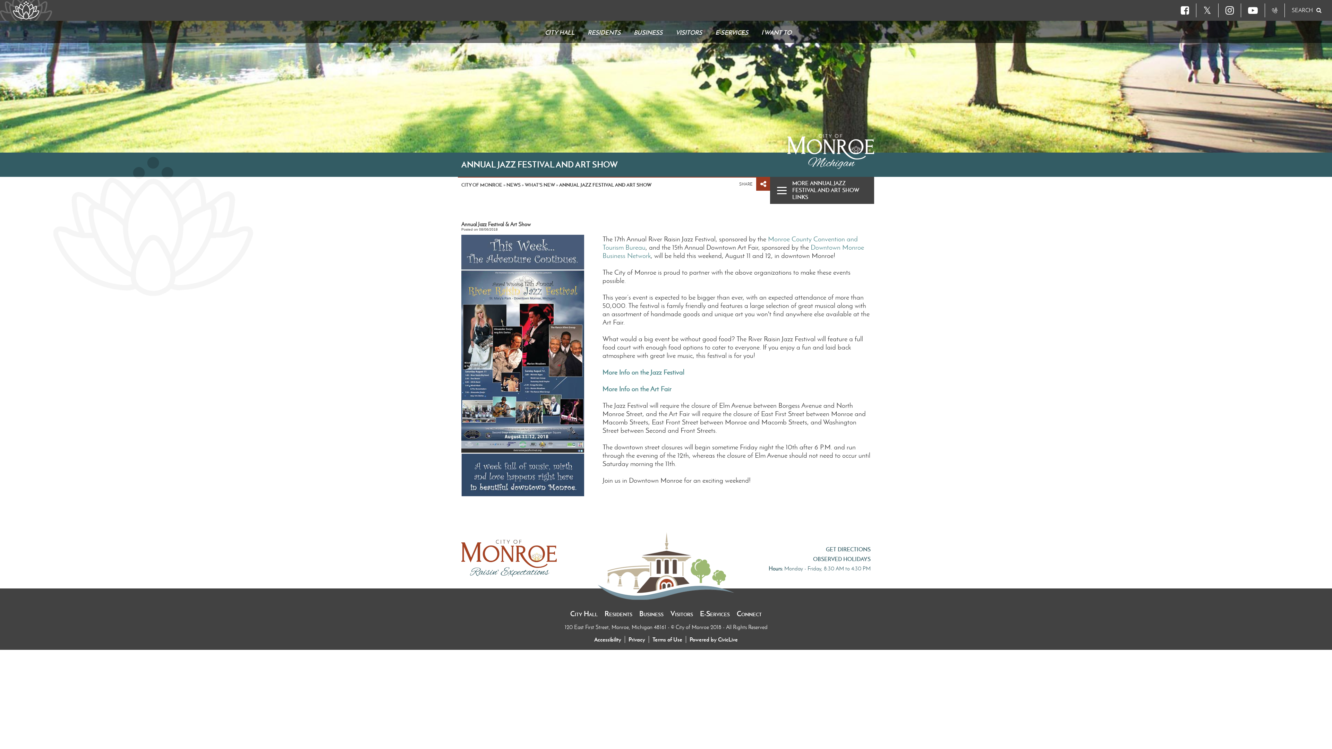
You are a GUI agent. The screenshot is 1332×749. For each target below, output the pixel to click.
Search (1302, 10)
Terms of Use (667, 639)
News (513, 185)
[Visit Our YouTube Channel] (1253, 10)
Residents (618, 613)
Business (651, 613)
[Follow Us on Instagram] (1230, 10)
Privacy (637, 639)
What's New (540, 185)
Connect (749, 613)
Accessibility (607, 639)
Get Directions (848, 549)
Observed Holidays (842, 559)
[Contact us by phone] (1275, 10)
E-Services (715, 613)
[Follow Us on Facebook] (1185, 10)
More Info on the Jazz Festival (643, 372)
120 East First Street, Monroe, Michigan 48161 (616, 627)
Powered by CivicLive (714, 639)
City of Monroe (481, 185)
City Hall (584, 613)
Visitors (682, 613)
